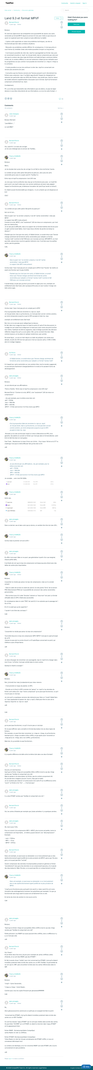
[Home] (10, 4)
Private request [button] (76, 31)
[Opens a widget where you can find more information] (86, 1067)
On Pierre (12, 352)
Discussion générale (28, 10)
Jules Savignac (14, 114)
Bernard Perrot (14, 22)
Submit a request (75, 3)
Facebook (6, 98)
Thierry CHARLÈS (15, 156)
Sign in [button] (85, 3)
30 (62, 99)
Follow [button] (57, 18)
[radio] (62, 22)
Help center (8, 10)
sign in (10, 1058)
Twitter (8, 98)
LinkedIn (11, 98)
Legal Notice (43, 1068)
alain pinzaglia (13, 376)
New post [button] (76, 24)
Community (64, 3)
